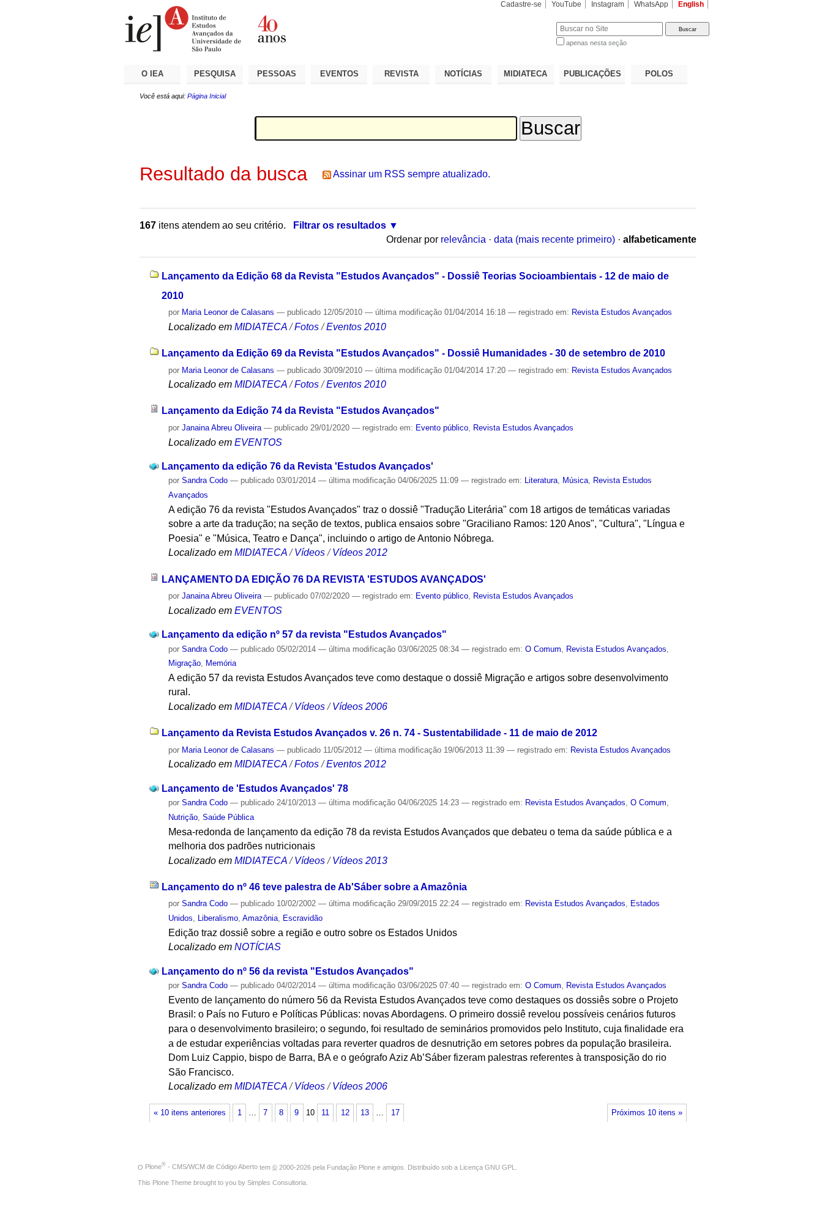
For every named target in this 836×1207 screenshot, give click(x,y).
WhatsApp (651, 4)
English (691, 4)
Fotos (306, 327)
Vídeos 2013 (359, 860)
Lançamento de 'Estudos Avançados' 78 (255, 788)
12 (345, 1113)
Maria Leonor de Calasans (228, 312)
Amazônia (260, 918)
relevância (463, 239)
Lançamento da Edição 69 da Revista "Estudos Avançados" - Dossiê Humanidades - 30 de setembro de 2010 (413, 353)
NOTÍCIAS (463, 73)
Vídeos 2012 (359, 552)
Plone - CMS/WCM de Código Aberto (201, 1166)
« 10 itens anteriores (190, 1113)
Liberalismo (218, 918)
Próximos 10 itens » (646, 1113)
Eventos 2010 (356, 327)
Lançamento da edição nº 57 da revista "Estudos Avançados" (304, 634)
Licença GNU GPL (487, 1166)
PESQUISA (215, 73)
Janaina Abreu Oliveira (221, 427)
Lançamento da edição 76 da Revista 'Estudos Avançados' (297, 466)
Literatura (541, 480)
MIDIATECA (525, 73)
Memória (221, 663)
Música (575, 480)
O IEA (152, 73)
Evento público (442, 427)
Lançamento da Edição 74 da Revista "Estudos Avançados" (300, 410)
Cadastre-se (521, 4)
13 (364, 1113)
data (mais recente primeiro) (554, 239)
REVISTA (401, 73)
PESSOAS (276, 73)
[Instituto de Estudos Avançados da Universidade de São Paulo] (271, 28)
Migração (184, 663)
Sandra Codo (205, 480)
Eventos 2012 (356, 764)
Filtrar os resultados (339, 225)
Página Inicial (206, 96)
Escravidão (303, 918)
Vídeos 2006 (359, 706)
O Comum (543, 649)
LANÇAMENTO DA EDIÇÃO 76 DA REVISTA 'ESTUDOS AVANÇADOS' (324, 579)
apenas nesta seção (596, 42)
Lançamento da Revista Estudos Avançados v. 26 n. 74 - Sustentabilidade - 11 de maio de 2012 (379, 733)
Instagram (607, 4)
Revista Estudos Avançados (622, 312)
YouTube (566, 4)
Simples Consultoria (276, 1182)
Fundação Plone (351, 1166)
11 (325, 1113)
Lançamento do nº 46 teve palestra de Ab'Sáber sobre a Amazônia (314, 887)
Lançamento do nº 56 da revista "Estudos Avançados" (288, 971)
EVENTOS (339, 73)
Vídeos (309, 552)
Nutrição (183, 817)
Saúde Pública (228, 817)
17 (395, 1113)
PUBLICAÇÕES (592, 73)
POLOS (659, 73)
